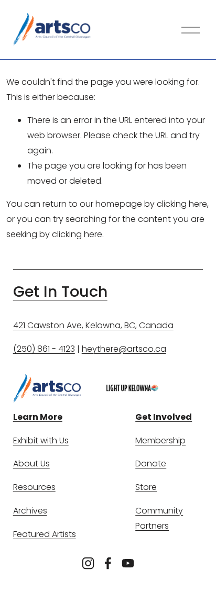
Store (146, 487)
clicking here (182, 204)
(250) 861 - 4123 (44, 349)
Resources (34, 487)
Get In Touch (60, 292)
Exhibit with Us (41, 440)
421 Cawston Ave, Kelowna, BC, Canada (93, 325)
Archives (30, 511)
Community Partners (159, 518)
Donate (150, 463)
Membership (160, 440)
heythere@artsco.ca (124, 349)
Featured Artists (44, 534)
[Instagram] (88, 563)
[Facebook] (108, 563)
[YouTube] (128, 563)
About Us (31, 463)
